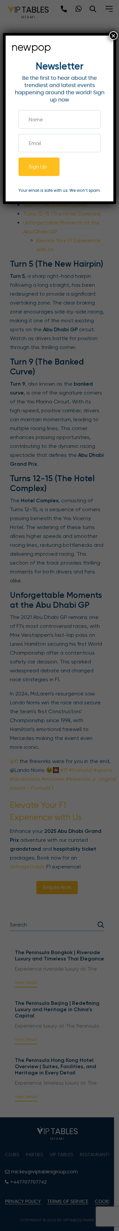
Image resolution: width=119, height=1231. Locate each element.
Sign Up (38, 166)
